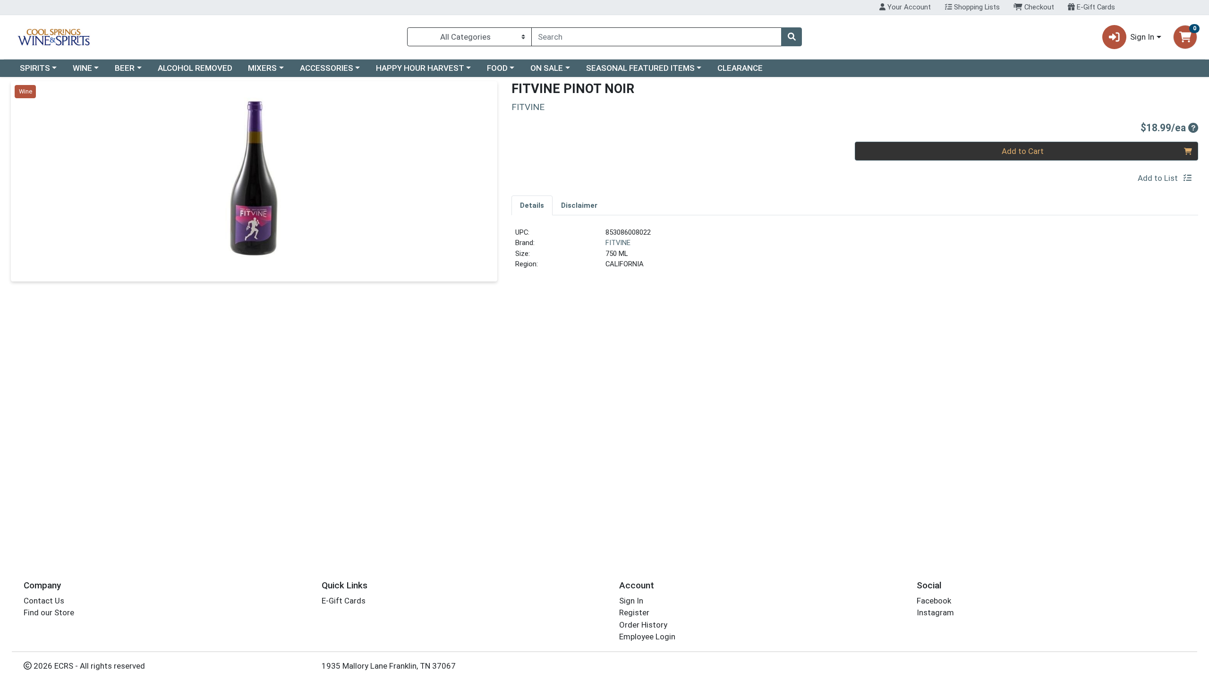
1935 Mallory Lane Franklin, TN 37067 (389, 666)
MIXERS (262, 68)
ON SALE (546, 68)
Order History (643, 624)
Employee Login (647, 636)
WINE (82, 68)
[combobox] (656, 36)
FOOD (497, 68)
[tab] (532, 205)
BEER (125, 68)
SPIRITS (35, 68)
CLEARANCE (740, 68)
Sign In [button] (1142, 37)
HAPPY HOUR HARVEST (420, 68)
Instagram (935, 612)
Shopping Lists (976, 7)
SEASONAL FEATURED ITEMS (640, 68)
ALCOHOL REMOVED (195, 68)
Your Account (908, 7)
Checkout (1038, 7)
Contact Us (44, 600)
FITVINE (617, 242)
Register (634, 612)
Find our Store (49, 612)
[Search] (791, 36)
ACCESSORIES (326, 68)
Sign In (631, 600)
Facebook (934, 600)
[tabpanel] (854, 252)
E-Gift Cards (1095, 7)
